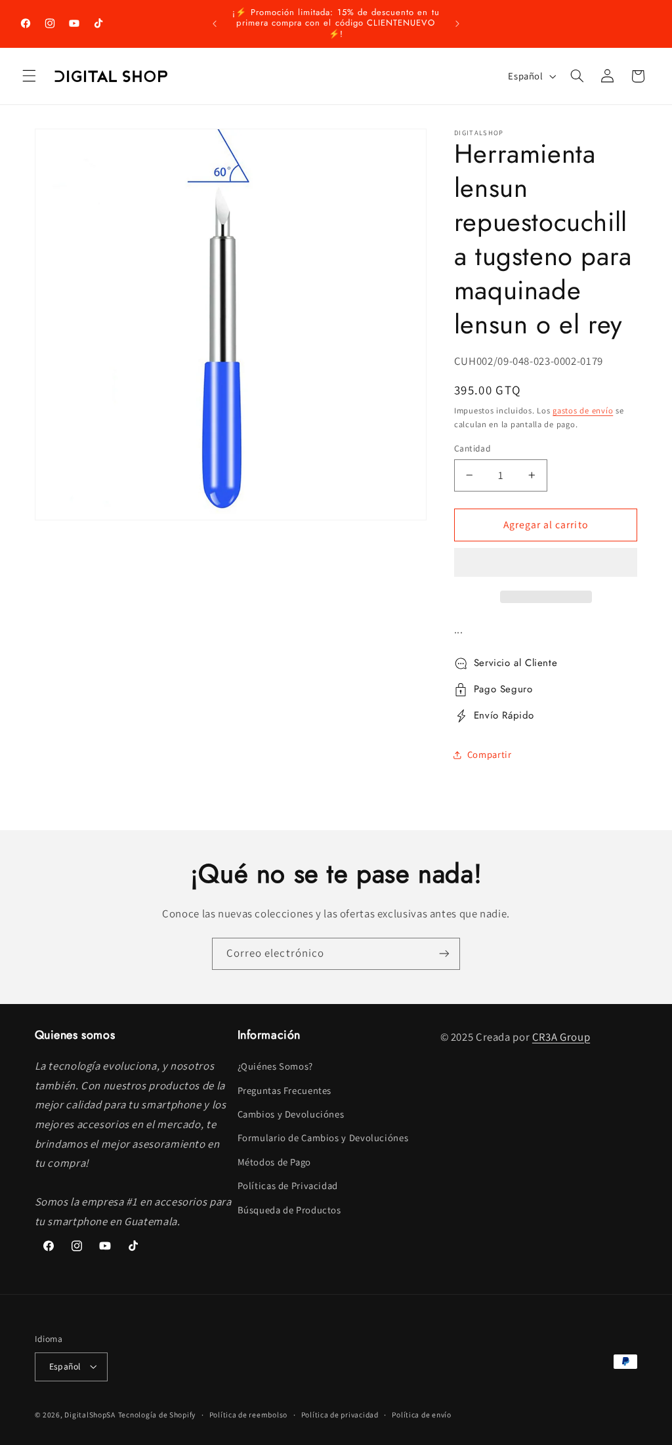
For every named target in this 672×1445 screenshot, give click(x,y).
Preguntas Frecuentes (285, 1090)
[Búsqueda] (577, 76)
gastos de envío (583, 410)
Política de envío (422, 1414)
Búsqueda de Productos (289, 1210)
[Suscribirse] (444, 954)
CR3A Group (561, 1037)
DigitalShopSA (90, 1414)
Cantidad (472, 448)
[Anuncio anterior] (214, 23)
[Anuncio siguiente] (457, 23)
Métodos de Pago (274, 1162)
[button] (546, 563)
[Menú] (29, 76)
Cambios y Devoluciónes (291, 1114)
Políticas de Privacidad (288, 1185)
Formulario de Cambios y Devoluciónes (323, 1137)
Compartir (489, 754)
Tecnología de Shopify (157, 1414)
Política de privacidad (340, 1414)
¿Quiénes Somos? (275, 1066)
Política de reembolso (248, 1414)
